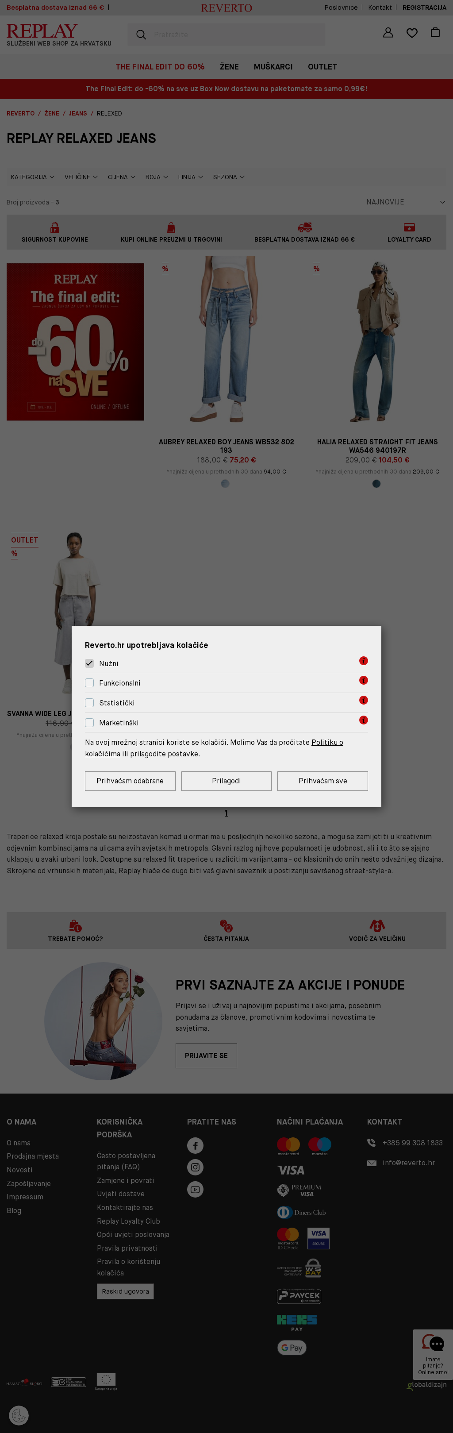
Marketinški (119, 723)
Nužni (109, 663)
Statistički (117, 703)
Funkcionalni (120, 683)
